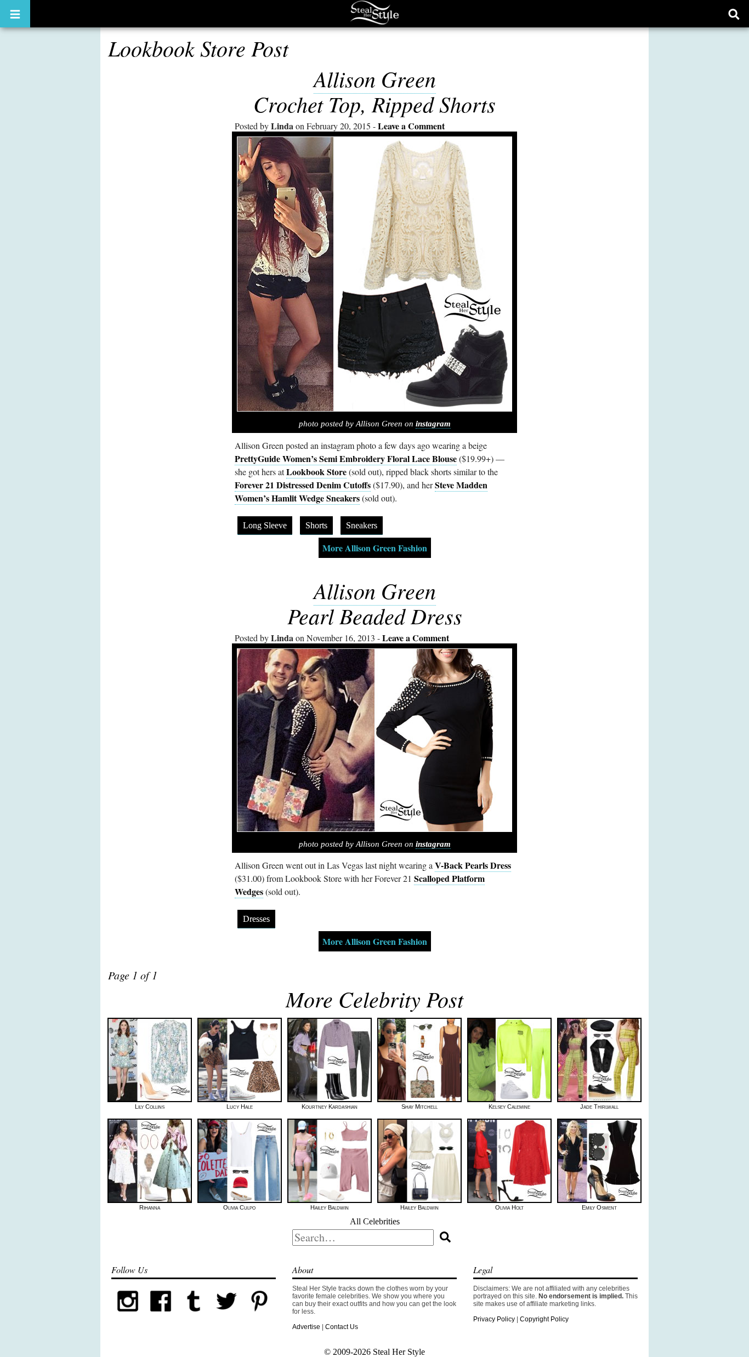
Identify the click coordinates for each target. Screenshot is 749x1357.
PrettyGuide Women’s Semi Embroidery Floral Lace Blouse (346, 458)
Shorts (316, 525)
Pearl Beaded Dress (374, 615)
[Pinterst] (259, 1315)
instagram (433, 423)
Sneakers (361, 525)
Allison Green (375, 78)
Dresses (256, 918)
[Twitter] (226, 1315)
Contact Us (341, 1327)
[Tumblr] (193, 1315)
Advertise (306, 1327)
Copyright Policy (544, 1319)
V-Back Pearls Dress (473, 865)
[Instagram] (127, 1315)
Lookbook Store (316, 471)
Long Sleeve (265, 525)
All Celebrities (375, 1221)
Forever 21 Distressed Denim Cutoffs (303, 484)
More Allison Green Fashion (374, 547)
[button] (15, 13)
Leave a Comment (411, 125)
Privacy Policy (494, 1319)
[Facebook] (160, 1315)
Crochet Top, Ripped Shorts (374, 103)
